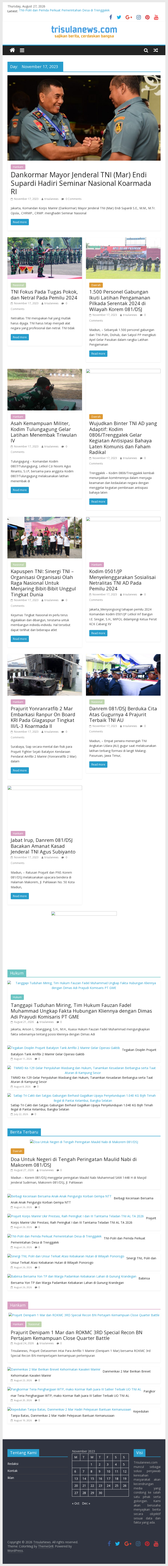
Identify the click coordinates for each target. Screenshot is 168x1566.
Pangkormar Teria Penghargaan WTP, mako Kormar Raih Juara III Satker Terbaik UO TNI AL (83, 1393)
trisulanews (51, 199)
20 (76, 1485)
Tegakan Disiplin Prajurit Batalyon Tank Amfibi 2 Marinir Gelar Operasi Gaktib (83, 1052)
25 (116, 1485)
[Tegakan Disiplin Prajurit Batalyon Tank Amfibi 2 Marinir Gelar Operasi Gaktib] (63, 1048)
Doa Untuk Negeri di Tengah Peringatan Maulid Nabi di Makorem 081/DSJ (74, 1162)
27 (76, 1493)
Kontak (12, 1471)
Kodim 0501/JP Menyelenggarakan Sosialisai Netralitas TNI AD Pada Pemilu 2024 (122, 580)
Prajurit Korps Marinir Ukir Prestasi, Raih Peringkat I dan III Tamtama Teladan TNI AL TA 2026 (83, 1220)
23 (100, 1485)
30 (100, 1493)
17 (108, 1478)
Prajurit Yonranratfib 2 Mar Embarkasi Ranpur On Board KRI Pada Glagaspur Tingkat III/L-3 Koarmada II (43, 717)
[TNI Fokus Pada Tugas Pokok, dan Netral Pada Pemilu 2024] (44, 240)
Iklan (10, 1478)
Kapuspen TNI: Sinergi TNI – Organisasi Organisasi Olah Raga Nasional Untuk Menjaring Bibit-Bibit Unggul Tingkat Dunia (43, 583)
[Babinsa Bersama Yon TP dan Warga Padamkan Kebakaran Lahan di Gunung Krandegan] (71, 1276)
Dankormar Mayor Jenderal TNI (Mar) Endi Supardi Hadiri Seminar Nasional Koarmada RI (81, 183)
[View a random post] (156, 50)
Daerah (96, 285)
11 (116, 1471)
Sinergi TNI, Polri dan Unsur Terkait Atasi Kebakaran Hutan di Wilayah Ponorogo (83, 1260)
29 (92, 1493)
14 (84, 1478)
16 (100, 1478)
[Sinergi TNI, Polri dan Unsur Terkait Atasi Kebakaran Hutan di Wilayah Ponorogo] (65, 1256)
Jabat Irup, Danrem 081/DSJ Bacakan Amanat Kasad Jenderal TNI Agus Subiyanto (43, 846)
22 (92, 1485)
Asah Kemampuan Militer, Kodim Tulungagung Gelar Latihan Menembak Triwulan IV (44, 432)
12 (124, 1471)
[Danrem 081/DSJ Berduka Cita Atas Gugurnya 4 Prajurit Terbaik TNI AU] (123, 656)
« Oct (75, 1503)
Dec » (86, 1503)
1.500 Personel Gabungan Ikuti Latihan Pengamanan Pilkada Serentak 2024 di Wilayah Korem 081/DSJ (119, 300)
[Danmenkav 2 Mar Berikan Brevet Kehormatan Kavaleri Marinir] (53, 1369)
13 (76, 1478)
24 (108, 1485)
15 (92, 1478)
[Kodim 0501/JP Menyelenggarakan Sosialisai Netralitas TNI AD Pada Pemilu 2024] (123, 519)
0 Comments (73, 199)
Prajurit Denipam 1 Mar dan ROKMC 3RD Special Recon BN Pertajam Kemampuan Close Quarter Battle (76, 1335)
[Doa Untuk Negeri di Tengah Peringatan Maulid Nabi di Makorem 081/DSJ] (84, 1142)
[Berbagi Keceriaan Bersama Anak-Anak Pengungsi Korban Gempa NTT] (59, 1196)
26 (124, 1485)
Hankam (18, 167)
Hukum (17, 997)
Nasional (18, 285)
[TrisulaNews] (12, 50)
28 (84, 1493)
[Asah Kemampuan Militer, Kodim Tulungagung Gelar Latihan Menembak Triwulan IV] (44, 371)
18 (116, 1478)
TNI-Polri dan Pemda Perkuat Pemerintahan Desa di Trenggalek (64, 11)
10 (108, 1471)
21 (84, 1485)
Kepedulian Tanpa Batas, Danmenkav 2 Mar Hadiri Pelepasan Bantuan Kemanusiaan (80, 1413)
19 (124, 1478)
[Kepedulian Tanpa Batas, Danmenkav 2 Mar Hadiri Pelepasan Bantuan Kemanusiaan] (69, 1409)
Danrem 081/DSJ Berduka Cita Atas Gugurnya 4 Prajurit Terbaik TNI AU (123, 714)
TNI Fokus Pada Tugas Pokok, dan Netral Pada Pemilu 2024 (44, 294)
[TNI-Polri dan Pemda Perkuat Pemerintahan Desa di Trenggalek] (54, 1236)
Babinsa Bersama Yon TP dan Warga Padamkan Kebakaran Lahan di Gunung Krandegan (80, 1280)
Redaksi (12, 1464)
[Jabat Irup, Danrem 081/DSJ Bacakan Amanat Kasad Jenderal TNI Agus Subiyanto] (44, 788)
